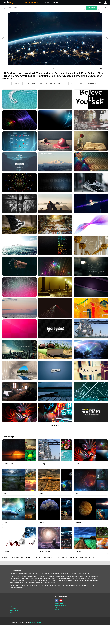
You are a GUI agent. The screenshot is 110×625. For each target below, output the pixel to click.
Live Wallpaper (13, 608)
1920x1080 (12, 596)
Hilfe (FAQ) (57, 609)
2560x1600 (12, 600)
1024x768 (41, 598)
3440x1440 (47, 596)
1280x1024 (41, 596)
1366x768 (18, 596)
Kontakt (56, 607)
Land (40, 83)
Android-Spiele (13, 602)
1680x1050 (29, 598)
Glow (59, 83)
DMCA (39, 622)
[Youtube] (61, 601)
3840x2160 (23, 596)
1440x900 (24, 598)
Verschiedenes (17, 83)
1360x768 (47, 598)
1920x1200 (35, 598)
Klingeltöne (12, 606)
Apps (11, 612)
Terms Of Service (34, 622)
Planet (65, 83)
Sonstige (26, 83)
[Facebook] (57, 601)
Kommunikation (92, 83)
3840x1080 (18, 598)
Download (91, 7)
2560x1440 (35, 596)
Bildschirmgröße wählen (60, 605)
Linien (34, 83)
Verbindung (81, 83)
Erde (46, 83)
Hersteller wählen (59, 603)
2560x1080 (12, 598)
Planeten (72, 83)
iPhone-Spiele (13, 604)
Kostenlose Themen (14, 610)
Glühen (52, 83)
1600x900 (29, 596)
